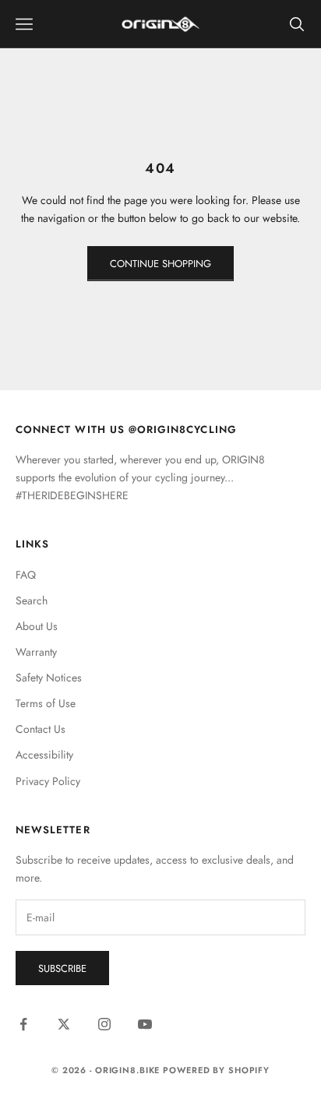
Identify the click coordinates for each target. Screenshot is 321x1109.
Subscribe (62, 968)
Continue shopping (160, 263)
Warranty (36, 652)
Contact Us (40, 729)
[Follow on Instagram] (104, 1024)
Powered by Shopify (216, 1070)
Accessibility (44, 754)
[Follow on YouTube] (145, 1024)
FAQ (26, 575)
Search (32, 600)
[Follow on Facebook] (23, 1024)
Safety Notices (49, 677)
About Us (37, 626)
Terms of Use (46, 703)
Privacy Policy (48, 781)
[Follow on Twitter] (64, 1024)
